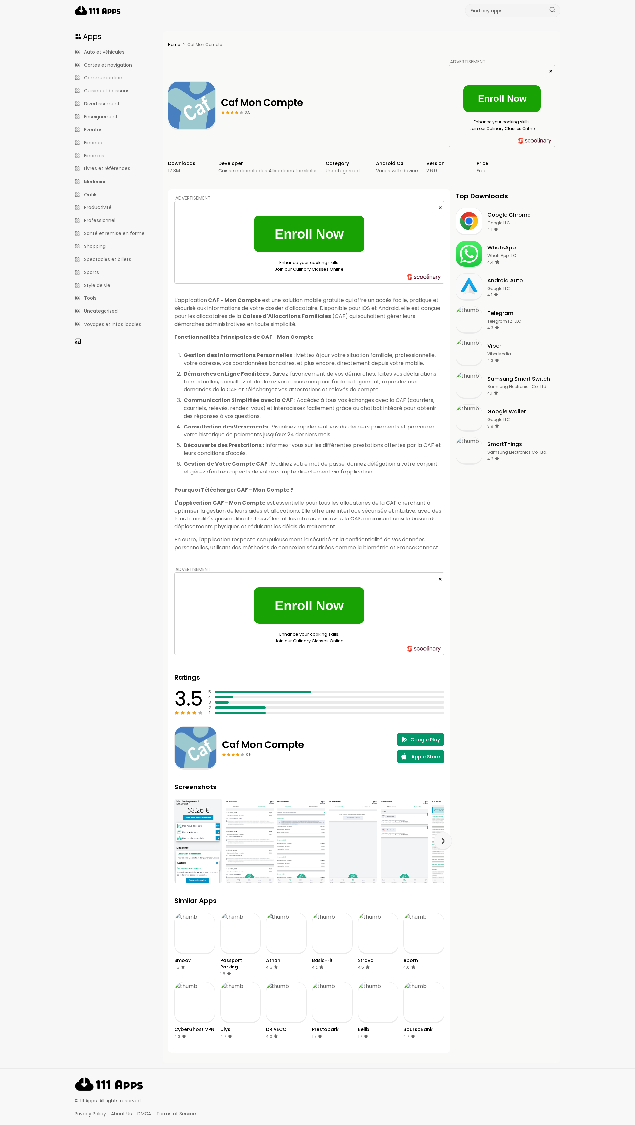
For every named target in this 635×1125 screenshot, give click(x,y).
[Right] (443, 841)
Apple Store (425, 756)
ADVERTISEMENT (468, 61)
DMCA (144, 1113)
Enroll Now (502, 98)
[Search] (552, 10)
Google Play (425, 739)
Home (174, 44)
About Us (121, 1113)
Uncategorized (343, 170)
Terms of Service (176, 1113)
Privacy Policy (90, 1113)
